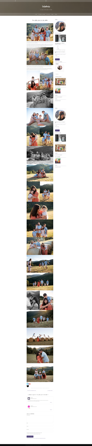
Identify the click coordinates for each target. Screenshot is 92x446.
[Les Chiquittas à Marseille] (57, 91)
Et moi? (36, 14)
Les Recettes (48, 14)
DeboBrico (46, 6)
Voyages (52, 14)
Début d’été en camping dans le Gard (32, 390)
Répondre (51, 402)
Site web (28, 429)
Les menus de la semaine (41, 14)
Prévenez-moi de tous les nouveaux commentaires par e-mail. (34, 432)
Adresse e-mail (57, 126)
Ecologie (56, 14)
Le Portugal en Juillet (50, 390)
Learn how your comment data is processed (40, 438)
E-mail (27, 426)
